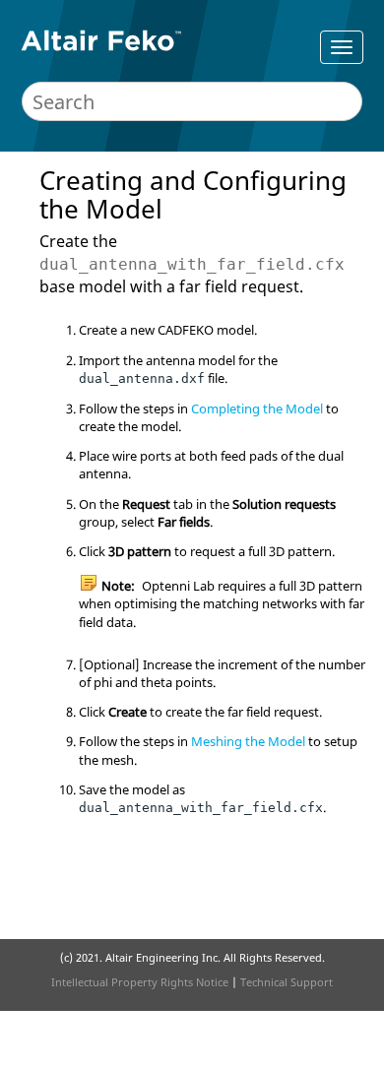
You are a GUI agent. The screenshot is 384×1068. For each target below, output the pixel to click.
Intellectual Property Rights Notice (139, 981)
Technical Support (286, 981)
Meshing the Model (248, 741)
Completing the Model (257, 408)
